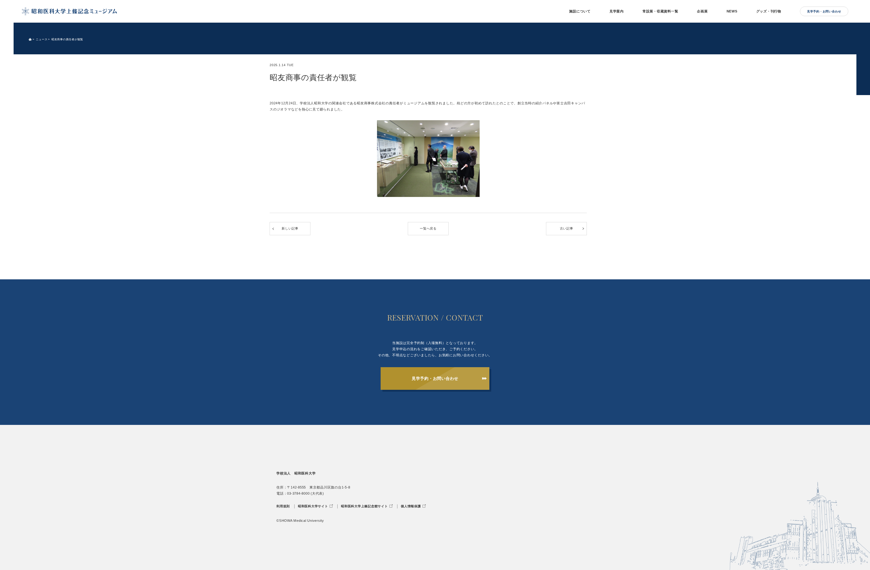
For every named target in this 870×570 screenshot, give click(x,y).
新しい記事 (290, 228)
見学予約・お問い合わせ (435, 378)
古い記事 (566, 228)
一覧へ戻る (428, 228)
